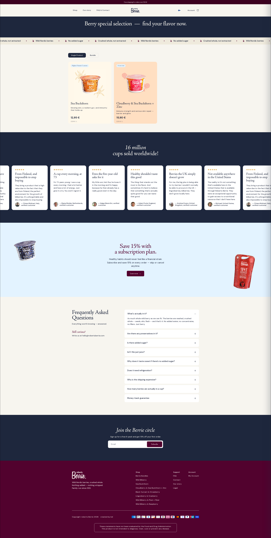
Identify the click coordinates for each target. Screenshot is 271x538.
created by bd (106, 517)
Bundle (93, 55)
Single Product (77, 55)
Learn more (135, 273)
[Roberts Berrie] (79, 475)
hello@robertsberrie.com (93, 335)
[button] (161, 313)
